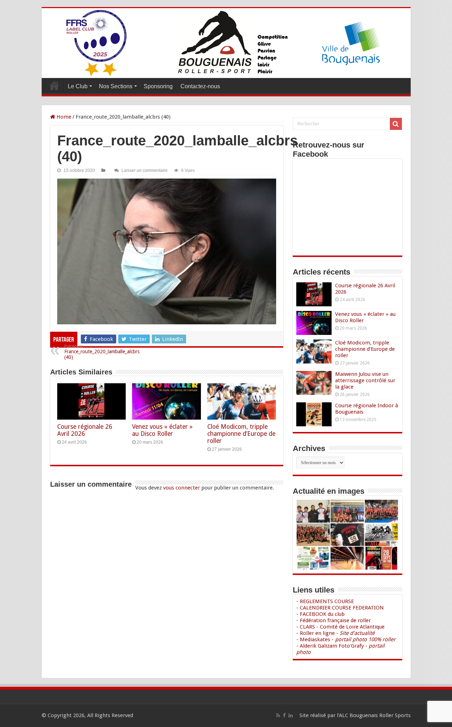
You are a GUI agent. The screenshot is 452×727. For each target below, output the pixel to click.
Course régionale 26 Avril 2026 (84, 430)
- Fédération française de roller (333, 620)
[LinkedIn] (290, 715)
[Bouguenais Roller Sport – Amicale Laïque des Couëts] (226, 43)
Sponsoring (158, 86)
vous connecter (181, 488)
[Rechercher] (396, 124)
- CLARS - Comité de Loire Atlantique (340, 627)
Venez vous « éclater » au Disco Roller (162, 430)
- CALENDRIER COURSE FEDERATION (340, 608)
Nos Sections (115, 86)
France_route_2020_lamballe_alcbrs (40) (101, 352)
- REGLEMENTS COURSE (325, 601)
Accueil (54, 85)
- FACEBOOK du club (320, 614)
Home (63, 117)
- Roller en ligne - (335, 633)
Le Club (78, 86)
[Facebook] (284, 715)
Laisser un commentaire (144, 170)
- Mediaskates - (346, 639)
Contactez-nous (200, 86)
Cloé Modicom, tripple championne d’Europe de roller (241, 433)
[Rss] (278, 715)
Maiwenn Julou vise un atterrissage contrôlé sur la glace (365, 380)
